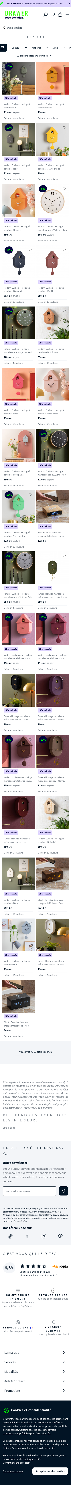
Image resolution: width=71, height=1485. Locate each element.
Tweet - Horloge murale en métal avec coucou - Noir (17, 718)
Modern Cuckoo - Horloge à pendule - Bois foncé (51, 350)
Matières (36, 47)
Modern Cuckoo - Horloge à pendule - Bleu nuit (17, 289)
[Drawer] (16, 14)
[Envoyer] (63, 1190)
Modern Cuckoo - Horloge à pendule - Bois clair (51, 840)
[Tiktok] (10, 1236)
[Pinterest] (60, 1236)
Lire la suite (9, 1127)
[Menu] (67, 14)
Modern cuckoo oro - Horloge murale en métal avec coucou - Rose (18, 658)
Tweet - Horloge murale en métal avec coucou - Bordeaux (17, 842)
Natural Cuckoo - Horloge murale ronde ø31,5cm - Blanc (52, 228)
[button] (35, 51)
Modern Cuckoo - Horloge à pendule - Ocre (51, 106)
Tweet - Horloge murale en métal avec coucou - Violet (51, 718)
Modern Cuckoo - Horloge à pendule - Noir (17, 167)
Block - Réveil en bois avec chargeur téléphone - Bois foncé (50, 903)
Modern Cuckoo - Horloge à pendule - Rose (17, 412)
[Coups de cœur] (52, 14)
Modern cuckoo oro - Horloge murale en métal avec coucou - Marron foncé (18, 781)
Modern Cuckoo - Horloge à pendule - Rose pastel (51, 412)
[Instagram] (43, 1236)
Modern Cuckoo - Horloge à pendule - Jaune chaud (51, 167)
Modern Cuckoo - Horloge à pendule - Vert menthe (17, 534)
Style (55, 47)
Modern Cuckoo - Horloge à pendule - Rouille (51, 289)
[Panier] (60, 14)
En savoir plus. (20, 1221)
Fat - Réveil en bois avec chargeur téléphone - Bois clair (50, 536)
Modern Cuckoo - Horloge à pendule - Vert (17, 106)
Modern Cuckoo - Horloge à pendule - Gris (17, 962)
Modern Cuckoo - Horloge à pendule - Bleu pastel (17, 473)
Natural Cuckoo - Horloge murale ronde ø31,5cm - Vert (18, 350)
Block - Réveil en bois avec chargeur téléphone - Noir (16, 1024)
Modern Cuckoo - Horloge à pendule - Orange (17, 228)
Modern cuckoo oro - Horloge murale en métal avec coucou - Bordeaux (52, 658)
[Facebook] (27, 1236)
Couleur (16, 47)
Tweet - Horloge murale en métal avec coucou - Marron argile (51, 781)
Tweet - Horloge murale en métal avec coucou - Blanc (51, 962)
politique (28, 1459)
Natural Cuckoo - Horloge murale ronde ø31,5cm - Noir (52, 473)
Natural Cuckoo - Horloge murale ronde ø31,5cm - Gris (17, 595)
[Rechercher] (45, 14)
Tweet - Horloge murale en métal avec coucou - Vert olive (52, 595)
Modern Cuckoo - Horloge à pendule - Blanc (17, 901)
